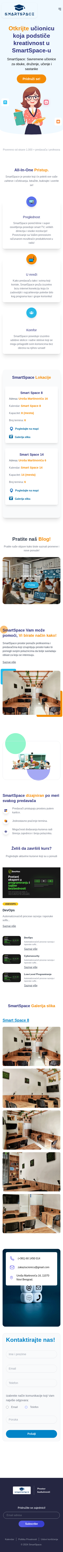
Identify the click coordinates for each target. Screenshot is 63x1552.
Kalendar (9, 1539)
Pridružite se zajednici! (31, 1507)
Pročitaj (31, 585)
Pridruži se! (31, 79)
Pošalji (31, 1433)
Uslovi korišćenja (49, 1539)
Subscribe (31, 1523)
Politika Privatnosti (27, 1539)
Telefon (34, 1407)
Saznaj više (9, 662)
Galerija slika (22, 437)
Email (14, 1407)
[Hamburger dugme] (60, 9)
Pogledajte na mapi (27, 428)
